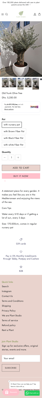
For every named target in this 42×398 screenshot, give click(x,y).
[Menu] (2, 14)
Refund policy (9, 325)
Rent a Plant (8, 330)
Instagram (7, 291)
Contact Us (7, 296)
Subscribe (11, 367)
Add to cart (21, 167)
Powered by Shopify (31, 389)
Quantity (6, 152)
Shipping (6, 306)
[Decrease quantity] (4, 157)
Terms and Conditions (12, 301)
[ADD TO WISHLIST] (5, 181)
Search (5, 286)
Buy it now (21, 176)
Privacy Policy (9, 310)
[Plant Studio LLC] (21, 14)
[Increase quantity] (18, 157)
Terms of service (10, 320)
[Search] (7, 14)
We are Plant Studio (12, 315)
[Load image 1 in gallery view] (21, 49)
